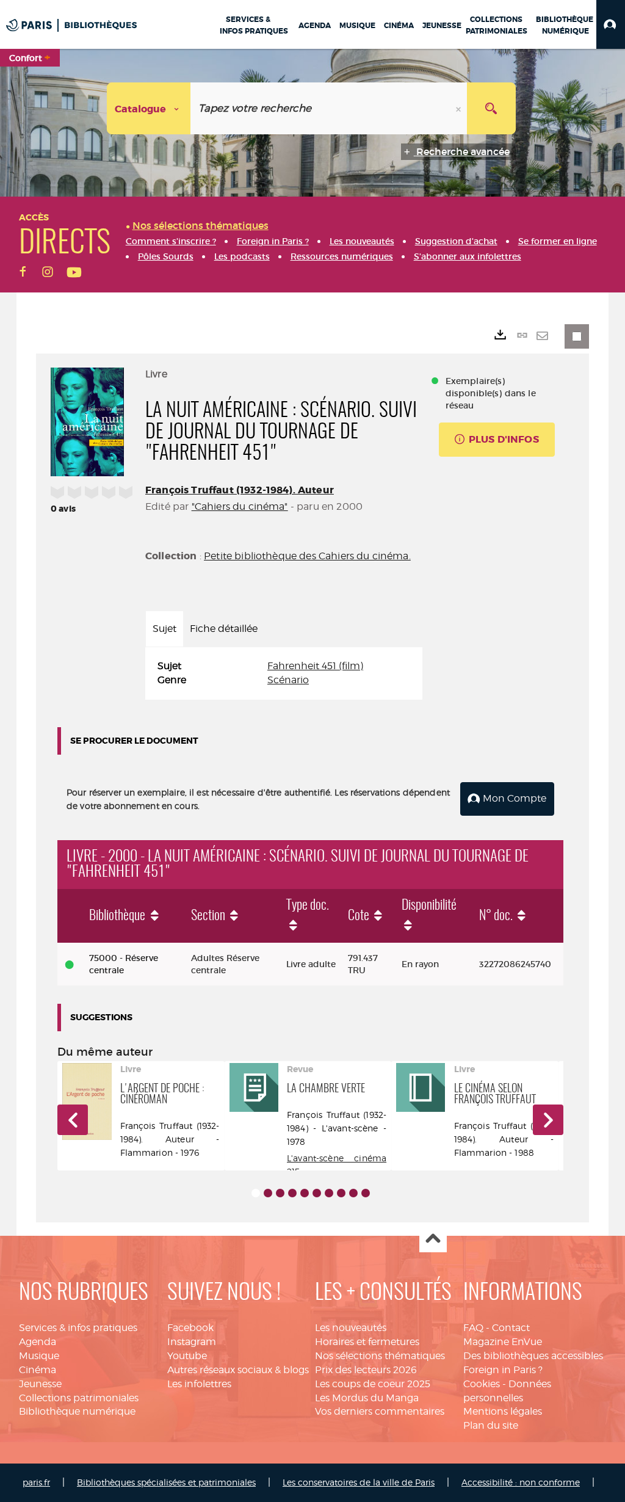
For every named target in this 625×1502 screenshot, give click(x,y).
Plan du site (490, 1425)
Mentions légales (502, 1411)
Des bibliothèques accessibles (533, 1356)
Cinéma (37, 1370)
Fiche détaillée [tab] (224, 628)
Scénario (288, 680)
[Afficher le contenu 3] (280, 1193)
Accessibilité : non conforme (520, 1482)
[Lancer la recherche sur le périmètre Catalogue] (491, 108)
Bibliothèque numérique (77, 1411)
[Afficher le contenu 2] (268, 1193)
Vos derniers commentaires (379, 1411)
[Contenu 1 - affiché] (255, 1193)
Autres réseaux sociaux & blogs (238, 1370)
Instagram (191, 1342)
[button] (610, 24)
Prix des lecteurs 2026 (366, 1370)
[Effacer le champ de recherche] (459, 108)
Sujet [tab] (164, 628)
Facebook (190, 1327)
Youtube (187, 1356)
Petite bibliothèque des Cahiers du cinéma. (307, 556)
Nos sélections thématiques (380, 1356)
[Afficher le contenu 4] (292, 1193)
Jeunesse (40, 1384)
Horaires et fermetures (367, 1342)
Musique (39, 1356)
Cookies (481, 1384)
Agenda (37, 1342)
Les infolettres (199, 1384)
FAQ (473, 1327)
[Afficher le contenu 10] (365, 1193)
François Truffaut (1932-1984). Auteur (239, 490)
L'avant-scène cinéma (336, 1158)
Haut (433, 1239)
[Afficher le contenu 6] (316, 1193)
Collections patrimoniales (79, 1398)
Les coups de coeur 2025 (372, 1384)
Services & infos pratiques (78, 1327)
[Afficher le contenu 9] (353, 1193)
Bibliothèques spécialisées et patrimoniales (166, 1482)
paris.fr (36, 1482)
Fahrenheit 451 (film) (315, 666)
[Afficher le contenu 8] (341, 1193)
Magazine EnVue (502, 1342)
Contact (511, 1327)
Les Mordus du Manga (367, 1398)
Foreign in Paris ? (503, 1370)
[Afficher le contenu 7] (329, 1193)
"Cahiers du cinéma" (240, 506)
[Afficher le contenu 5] (304, 1193)
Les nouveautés (350, 1327)
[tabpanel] (283, 673)
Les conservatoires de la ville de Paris (359, 1482)
